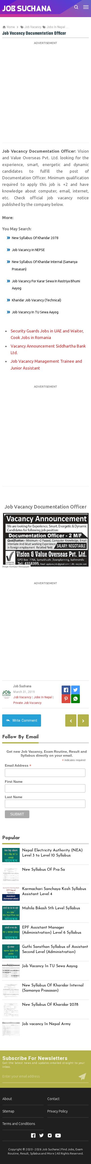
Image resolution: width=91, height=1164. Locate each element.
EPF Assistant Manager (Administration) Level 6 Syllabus (51, 930)
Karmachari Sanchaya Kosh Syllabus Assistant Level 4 (54, 891)
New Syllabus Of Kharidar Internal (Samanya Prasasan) (52, 988)
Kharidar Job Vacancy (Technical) (36, 300)
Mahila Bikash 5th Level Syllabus (51, 908)
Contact (53, 1099)
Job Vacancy (22, 697)
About (7, 1099)
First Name (14, 781)
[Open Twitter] (41, 1135)
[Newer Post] (83, 720)
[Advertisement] (45, 92)
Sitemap (8, 1111)
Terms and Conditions (18, 1124)
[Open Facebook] (33, 1135)
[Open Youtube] (58, 1135)
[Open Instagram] (50, 1135)
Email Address (18, 765)
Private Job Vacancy (27, 703)
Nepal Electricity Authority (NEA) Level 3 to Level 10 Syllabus (52, 852)
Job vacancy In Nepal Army (46, 1024)
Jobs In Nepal (43, 697)
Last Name (13, 797)
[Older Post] (70, 720)
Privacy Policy (57, 1111)
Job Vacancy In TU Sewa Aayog (35, 312)
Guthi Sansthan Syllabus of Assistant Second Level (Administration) (55, 949)
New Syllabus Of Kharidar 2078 (35, 238)
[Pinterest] (66, 698)
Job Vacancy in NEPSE (28, 250)
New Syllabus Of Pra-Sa (43, 870)
